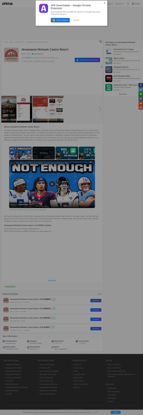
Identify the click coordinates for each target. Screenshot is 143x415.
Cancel (76, 20)
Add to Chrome (61, 20)
